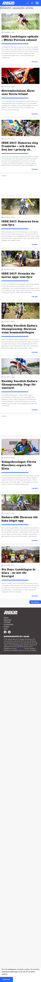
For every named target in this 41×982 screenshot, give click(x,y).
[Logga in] (27, 3)
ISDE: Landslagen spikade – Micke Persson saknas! (19, 38)
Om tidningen (8, 624)
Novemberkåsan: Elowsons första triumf (18, 92)
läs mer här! (20, 648)
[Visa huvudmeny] (37, 3)
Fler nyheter (35, 602)
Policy (6, 629)
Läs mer (36, 62)
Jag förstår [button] (6, 979)
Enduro (13, 32)
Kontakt (6, 626)
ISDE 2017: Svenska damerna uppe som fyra (18, 275)
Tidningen (7, 622)
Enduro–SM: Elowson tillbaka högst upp (19, 519)
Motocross (7, 620)
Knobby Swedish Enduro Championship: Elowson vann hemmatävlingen (19, 329)
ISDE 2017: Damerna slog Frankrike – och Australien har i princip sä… (19, 146)
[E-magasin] (32, 3)
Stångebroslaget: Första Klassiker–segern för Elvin (18, 465)
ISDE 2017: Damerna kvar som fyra (20, 223)
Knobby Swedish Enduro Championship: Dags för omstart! (19, 384)
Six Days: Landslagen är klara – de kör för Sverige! (18, 573)
